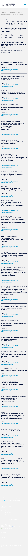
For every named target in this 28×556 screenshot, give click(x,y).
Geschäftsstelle (5, 535)
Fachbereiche (12, 12)
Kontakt (3, 537)
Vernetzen (6, 12)
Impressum (4, 540)
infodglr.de (8, 510)
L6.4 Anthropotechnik (18, 14)
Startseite (3, 532)
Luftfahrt (18, 12)
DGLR (2, 12)
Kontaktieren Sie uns (14, 519)
